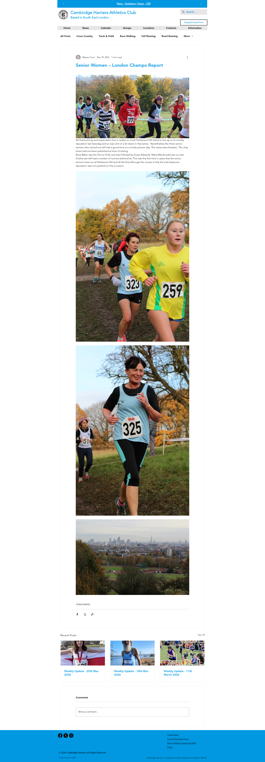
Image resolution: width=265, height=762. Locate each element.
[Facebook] (60, 735)
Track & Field (106, 36)
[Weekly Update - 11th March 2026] (182, 653)
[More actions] (187, 57)
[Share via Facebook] (77, 614)
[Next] (201, 4)
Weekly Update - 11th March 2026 (178, 672)
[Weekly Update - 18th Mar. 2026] (132, 653)
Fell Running (149, 36)
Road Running (170, 36)
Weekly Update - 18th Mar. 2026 (131, 672)
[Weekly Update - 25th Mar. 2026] (83, 653)
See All (201, 634)
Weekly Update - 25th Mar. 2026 (81, 672)
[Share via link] (92, 614)
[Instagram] (71, 735)
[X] (65, 735)
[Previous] (63, 4)
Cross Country (85, 36)
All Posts (65, 36)
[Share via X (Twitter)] (84, 614)
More (187, 36)
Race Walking (127, 36)
